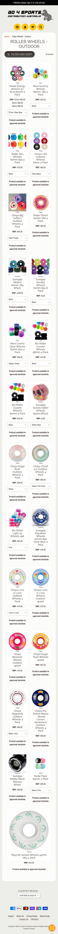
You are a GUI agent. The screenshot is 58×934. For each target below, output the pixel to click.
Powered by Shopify (29, 929)
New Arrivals (45, 916)
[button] (19, 54)
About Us (20, 916)
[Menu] (17, 27)
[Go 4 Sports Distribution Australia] (29, 14)
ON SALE (35, 919)
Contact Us (23, 919)
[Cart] (33, 27)
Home (6, 36)
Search (11, 916)
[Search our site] (40, 27)
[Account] (25, 27)
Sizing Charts (31, 916)
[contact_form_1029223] (52, 928)
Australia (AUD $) (28, 895)
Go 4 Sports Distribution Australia (28, 926)
